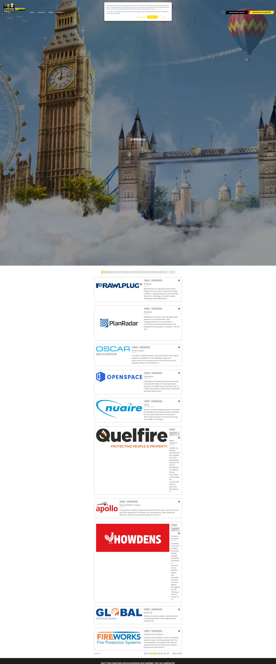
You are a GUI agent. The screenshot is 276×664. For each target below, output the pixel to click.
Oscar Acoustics (138, 351)
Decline (164, 17)
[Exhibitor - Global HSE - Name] (138, 615)
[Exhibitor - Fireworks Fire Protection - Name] (138, 639)
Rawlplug (147, 284)
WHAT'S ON (41, 12)
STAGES (50, 12)
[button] (223, 12)
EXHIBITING (60, 12)
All (102, 272)
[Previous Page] (148, 653)
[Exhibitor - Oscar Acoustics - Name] (138, 355)
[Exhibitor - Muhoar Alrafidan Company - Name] (138, 508)
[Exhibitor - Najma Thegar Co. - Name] (138, 460)
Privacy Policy (158, 9)
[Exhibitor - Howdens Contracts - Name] (138, 562)
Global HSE (148, 613)
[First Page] (145, 653)
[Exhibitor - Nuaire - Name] (138, 410)
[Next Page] (177, 653)
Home (134, 143)
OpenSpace (148, 376)
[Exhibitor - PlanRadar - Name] (138, 323)
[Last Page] (180, 653)
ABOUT (32, 12)
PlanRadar (148, 312)
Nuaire (146, 405)
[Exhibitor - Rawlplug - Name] (138, 289)
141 (174, 653)
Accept (152, 17)
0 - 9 (105, 272)
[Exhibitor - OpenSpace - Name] (138, 382)
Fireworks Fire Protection (153, 634)
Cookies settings (141, 17)
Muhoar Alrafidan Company (130, 505)
